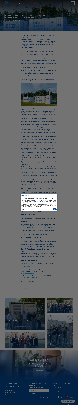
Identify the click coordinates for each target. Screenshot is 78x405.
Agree (55, 209)
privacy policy (43, 201)
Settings (22, 209)
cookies (35, 201)
